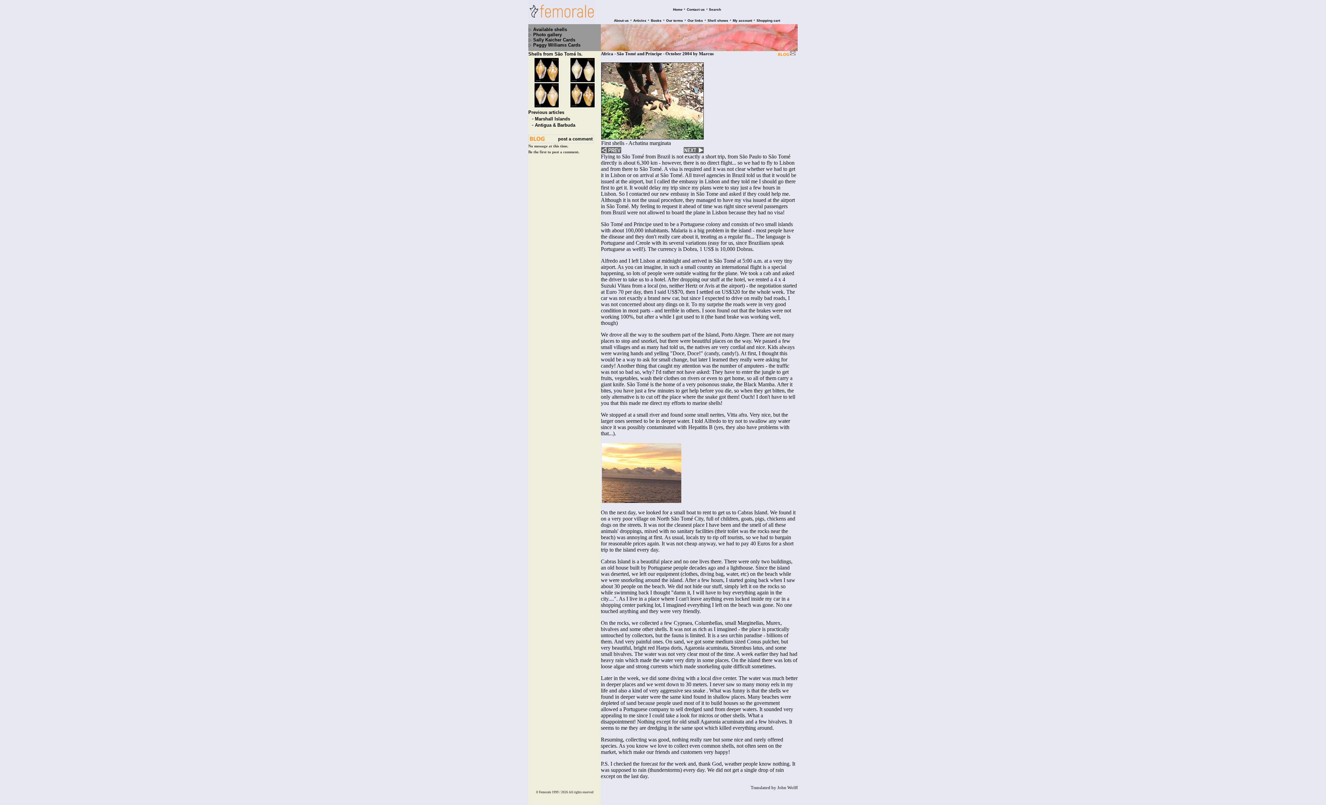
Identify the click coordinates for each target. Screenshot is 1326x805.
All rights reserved (581, 792)
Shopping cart (768, 20)
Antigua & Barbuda (555, 125)
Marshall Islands (552, 119)
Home (678, 9)
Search (715, 9)
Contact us (696, 9)
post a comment (575, 139)
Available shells (550, 29)
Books (656, 20)
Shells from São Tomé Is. (555, 54)
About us (621, 20)
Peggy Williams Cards (556, 45)
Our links (695, 20)
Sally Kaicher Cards (554, 39)
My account (742, 20)
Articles (639, 20)
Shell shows (718, 20)
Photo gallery (547, 34)
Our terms (674, 20)
